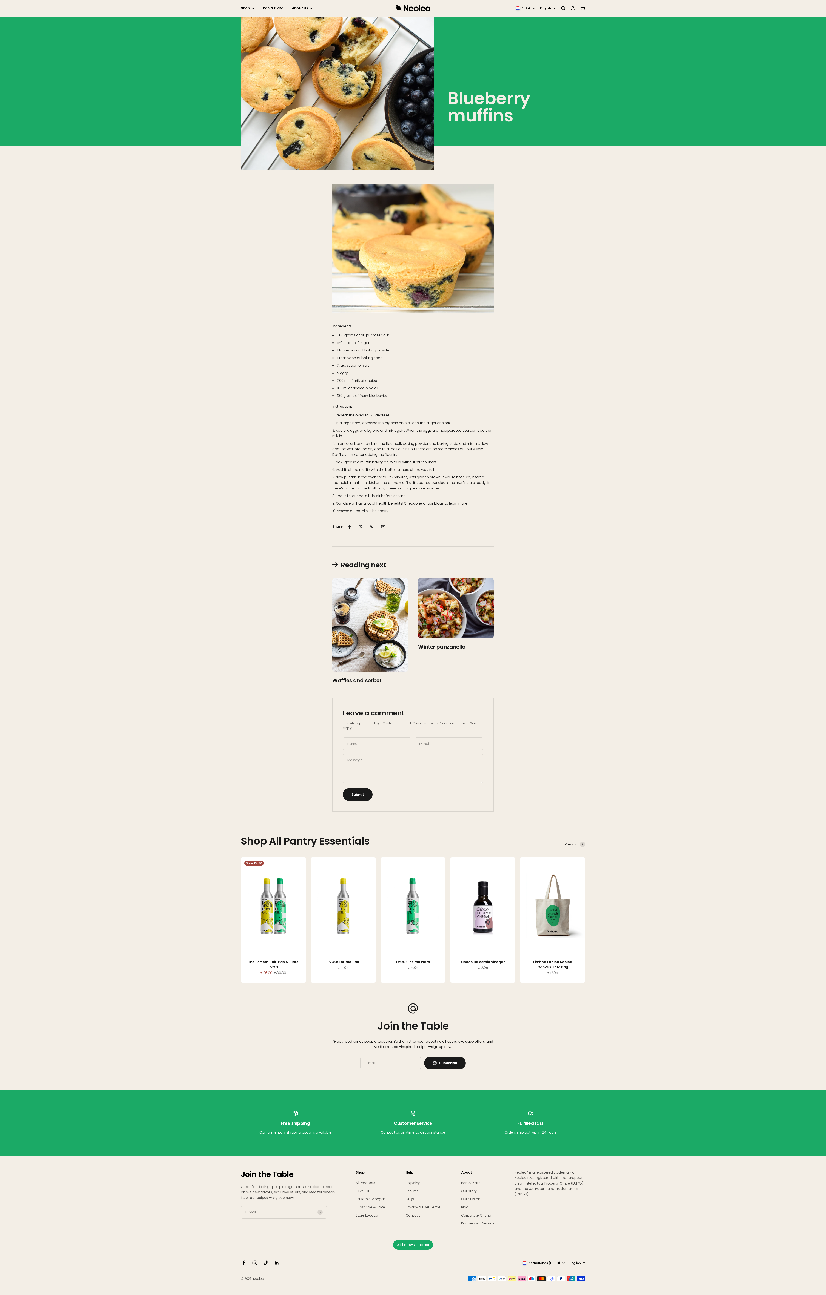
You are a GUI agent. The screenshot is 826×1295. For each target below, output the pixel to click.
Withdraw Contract (413, 1244)
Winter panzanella (442, 647)
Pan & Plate (273, 8)
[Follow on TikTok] (266, 1263)
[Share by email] (383, 526)
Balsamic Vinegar (370, 1199)
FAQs (410, 1199)
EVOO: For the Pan (343, 961)
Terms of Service (468, 723)
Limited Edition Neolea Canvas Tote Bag (552, 964)
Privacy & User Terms (423, 1207)
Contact (413, 1215)
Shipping (413, 1182)
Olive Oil (362, 1191)
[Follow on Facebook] (244, 1263)
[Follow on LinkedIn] (277, 1263)
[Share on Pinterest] (372, 526)
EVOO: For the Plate (413, 961)
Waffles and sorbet (357, 680)
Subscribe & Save (370, 1207)
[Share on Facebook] (349, 526)
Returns (412, 1191)
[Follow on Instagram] (255, 1263)
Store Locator (367, 1215)
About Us (300, 8)
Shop (245, 8)
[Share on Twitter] (360, 526)
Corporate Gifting (476, 1215)
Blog (464, 1207)
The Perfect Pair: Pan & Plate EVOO (273, 964)
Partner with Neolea (477, 1223)
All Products (365, 1182)
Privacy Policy (437, 723)
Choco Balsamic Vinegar (483, 961)
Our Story (469, 1191)
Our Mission (470, 1199)
